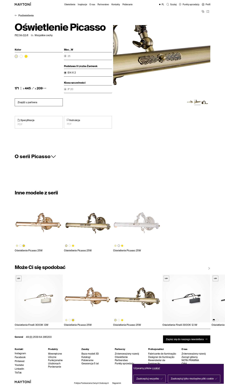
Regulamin (116, 383)
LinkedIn (19, 368)
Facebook (20, 357)
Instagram (20, 353)
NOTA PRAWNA (190, 360)
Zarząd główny (190, 357)
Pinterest (19, 361)
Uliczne (52, 357)
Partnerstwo (103, 4)
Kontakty (115, 4)
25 (69, 56)
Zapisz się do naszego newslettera (185, 339)
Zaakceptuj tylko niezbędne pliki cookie (192, 378)
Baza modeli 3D (90, 353)
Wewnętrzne (55, 353)
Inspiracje (82, 4)
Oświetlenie (69, 4)
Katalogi (86, 357)
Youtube (19, 365)
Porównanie (54, 366)
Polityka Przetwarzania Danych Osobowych (91, 383)
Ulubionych (54, 363)
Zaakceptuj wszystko (147, 378)
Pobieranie (127, 4)
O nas (92, 4)
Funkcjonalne (55, 360)
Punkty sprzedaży (124, 363)
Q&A (184, 363)
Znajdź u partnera (27, 102)
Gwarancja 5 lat (90, 363)
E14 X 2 (72, 72)
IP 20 (70, 89)
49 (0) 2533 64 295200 (39, 337)
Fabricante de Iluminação (162, 353)
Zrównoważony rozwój (127, 353)
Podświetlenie (26, 15)
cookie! (156, 368)
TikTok (18, 372)
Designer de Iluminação (161, 357)
